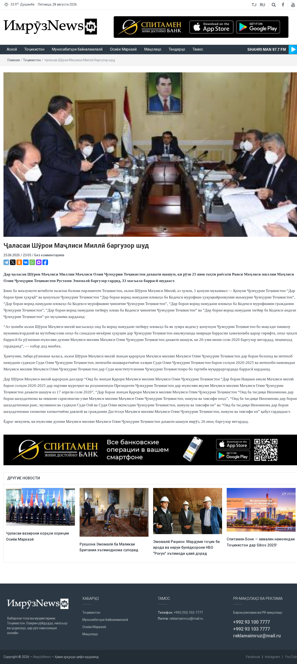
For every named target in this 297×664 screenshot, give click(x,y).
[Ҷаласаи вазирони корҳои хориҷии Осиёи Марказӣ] (40, 507)
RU (262, 4)
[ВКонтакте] (26, 262)
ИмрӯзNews (42, 657)
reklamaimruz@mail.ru (186, 618)
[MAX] (39, 262)
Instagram (272, 657)
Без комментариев (49, 255)
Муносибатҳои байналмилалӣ (77, 49)
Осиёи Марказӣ (123, 49)
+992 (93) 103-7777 (188, 612)
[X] (13, 262)
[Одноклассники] (19, 262)
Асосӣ (12, 49)
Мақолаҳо (152, 49)
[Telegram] (6, 262)
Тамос (198, 49)
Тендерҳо (177, 49)
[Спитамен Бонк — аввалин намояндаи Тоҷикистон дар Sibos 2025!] (261, 509)
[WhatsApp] (32, 262)
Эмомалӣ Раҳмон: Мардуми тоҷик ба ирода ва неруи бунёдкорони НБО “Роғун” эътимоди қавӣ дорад (186, 547)
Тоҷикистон (34, 49)
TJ (254, 4)
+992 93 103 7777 (251, 629)
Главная (13, 60)
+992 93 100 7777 (251, 622)
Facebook (253, 657)
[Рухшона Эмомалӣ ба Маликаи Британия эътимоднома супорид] (114, 512)
